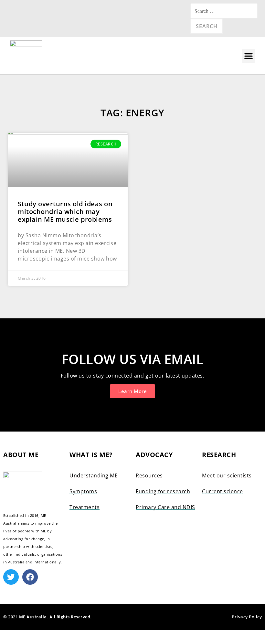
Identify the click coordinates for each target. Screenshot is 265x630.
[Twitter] (11, 577)
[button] (248, 56)
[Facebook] (30, 577)
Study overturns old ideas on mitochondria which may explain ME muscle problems (65, 211)
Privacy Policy (247, 617)
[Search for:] (224, 11)
